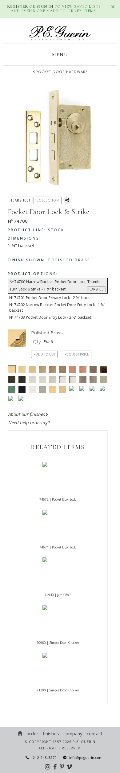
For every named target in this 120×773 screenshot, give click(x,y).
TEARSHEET (96, 289)
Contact (94, 733)
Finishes (51, 733)
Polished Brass (49, 260)
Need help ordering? (29, 422)
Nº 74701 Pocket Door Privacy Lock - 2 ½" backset (52, 297)
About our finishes (26, 414)
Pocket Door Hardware (62, 71)
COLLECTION (47, 200)
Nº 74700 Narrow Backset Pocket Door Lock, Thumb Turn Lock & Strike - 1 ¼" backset (57, 285)
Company (72, 733)
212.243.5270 (43, 757)
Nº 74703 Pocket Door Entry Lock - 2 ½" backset (50, 317)
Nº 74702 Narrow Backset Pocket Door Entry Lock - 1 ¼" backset (57, 307)
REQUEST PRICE (77, 354)
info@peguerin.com (85, 757)
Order (32, 733)
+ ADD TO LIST (44, 354)
